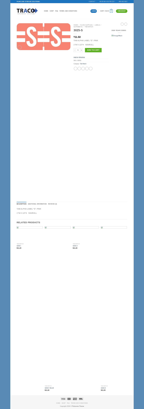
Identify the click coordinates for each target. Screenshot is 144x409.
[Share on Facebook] (75, 68)
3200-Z (75, 246)
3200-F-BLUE (49, 388)
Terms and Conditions (68, 11)
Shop (52, 11)
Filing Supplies (86, 25)
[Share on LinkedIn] (90, 68)
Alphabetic (78, 27)
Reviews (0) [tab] (52, 204)
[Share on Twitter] (79, 68)
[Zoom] (19, 47)
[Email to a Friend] (83, 68)
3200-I (19, 246)
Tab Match (89, 27)
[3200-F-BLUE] (58, 305)
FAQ (56, 11)
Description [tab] (21, 204)
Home (46, 11)
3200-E (103, 388)
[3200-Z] (86, 234)
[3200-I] (30, 234)
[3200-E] (114, 305)
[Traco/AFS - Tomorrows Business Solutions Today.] (27, 11)
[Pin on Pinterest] (87, 68)
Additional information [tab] (37, 204)
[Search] (41, 11)
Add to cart (93, 50)
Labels (97, 25)
